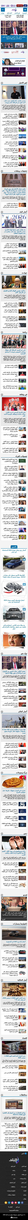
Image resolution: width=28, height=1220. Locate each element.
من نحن (18, 1207)
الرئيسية (24, 13)
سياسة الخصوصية (14, 1210)
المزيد (3, 919)
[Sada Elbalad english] (3, 5)
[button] (25, 31)
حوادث (24, 1170)
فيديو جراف (23, 1186)
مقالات (24, 1199)
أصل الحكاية (12, 1182)
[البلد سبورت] (19, 5)
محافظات (13, 1186)
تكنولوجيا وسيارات (11, 1190)
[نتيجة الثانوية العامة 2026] (14, 53)
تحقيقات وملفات (11, 1194)
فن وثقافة (24, 1174)
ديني (14, 1178)
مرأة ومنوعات (23, 1178)
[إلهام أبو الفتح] (14, 65)
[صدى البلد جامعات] (13, 5)
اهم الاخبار (17, 13)
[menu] (25, 10)
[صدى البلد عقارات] (8, 5)
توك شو (13, 1174)
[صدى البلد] (14, 10)
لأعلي (23, 1153)
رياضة (14, 1170)
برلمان (24, 1194)
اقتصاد (24, 1190)
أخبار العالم (23, 1182)
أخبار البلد (9, 13)
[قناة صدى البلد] (25, 5)
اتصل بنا (10, 1207)
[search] (3, 10)
